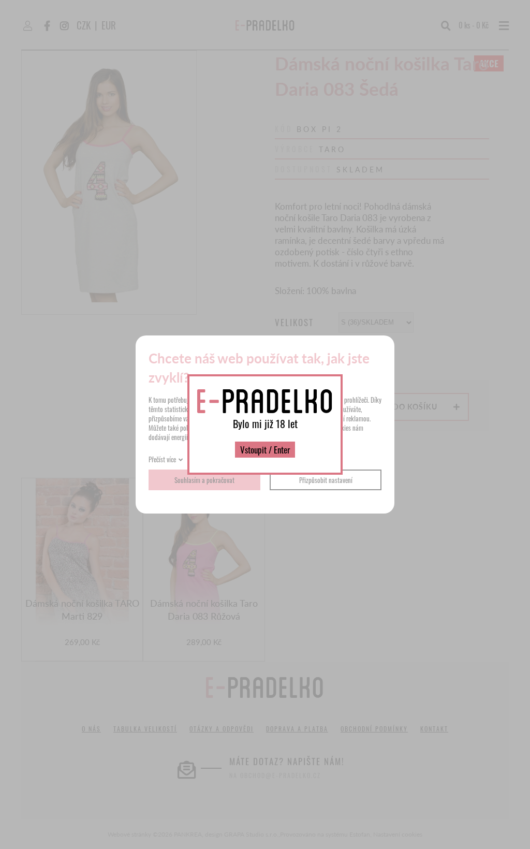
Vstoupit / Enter (265, 449)
